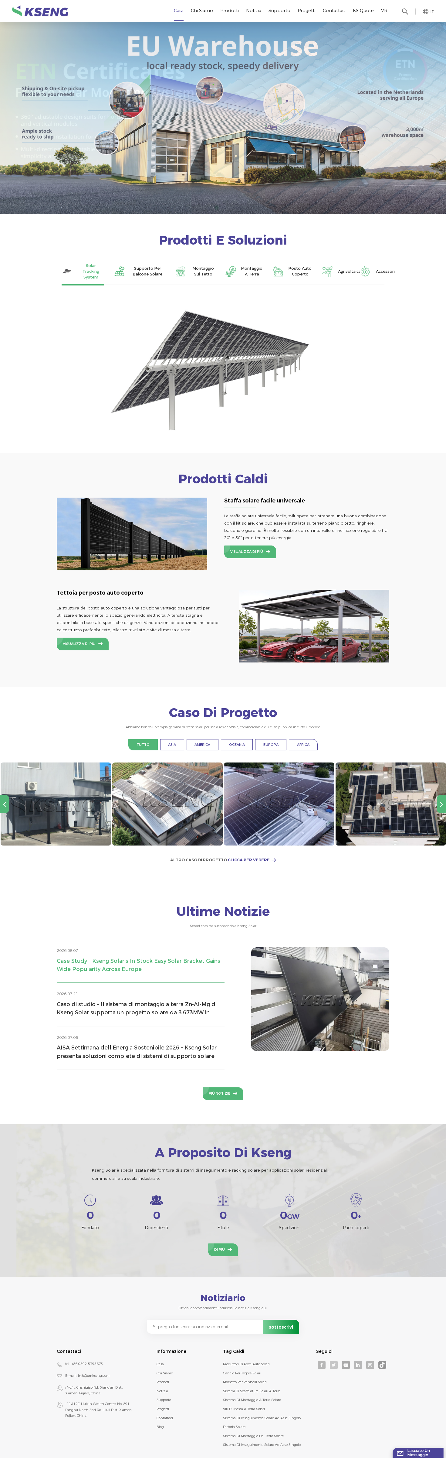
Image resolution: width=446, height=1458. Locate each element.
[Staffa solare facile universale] (132, 534)
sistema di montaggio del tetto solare (253, 1436)
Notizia (253, 10)
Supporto (279, 10)
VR (384, 10)
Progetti (307, 10)
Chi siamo (202, 10)
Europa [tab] (271, 744)
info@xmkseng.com (94, 1375)
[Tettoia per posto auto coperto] (314, 626)
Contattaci (334, 10)
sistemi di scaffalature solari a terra (251, 1391)
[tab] (83, 271)
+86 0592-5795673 (87, 1364)
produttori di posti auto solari (246, 1364)
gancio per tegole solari (242, 1373)
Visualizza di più (246, 551)
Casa (179, 10)
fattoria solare (234, 1427)
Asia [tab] (172, 744)
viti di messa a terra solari (244, 1409)
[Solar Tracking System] (223, 365)
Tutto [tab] (143, 744)
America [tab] (202, 744)
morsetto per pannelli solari (245, 1382)
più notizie (219, 1093)
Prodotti (229, 10)
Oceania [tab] (237, 744)
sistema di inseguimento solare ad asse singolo (262, 1418)
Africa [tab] (303, 744)
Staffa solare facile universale (264, 501)
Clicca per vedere (249, 860)
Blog (160, 1427)
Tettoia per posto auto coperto (100, 593)
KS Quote (363, 10)
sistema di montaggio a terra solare (252, 1400)
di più (219, 1249)
